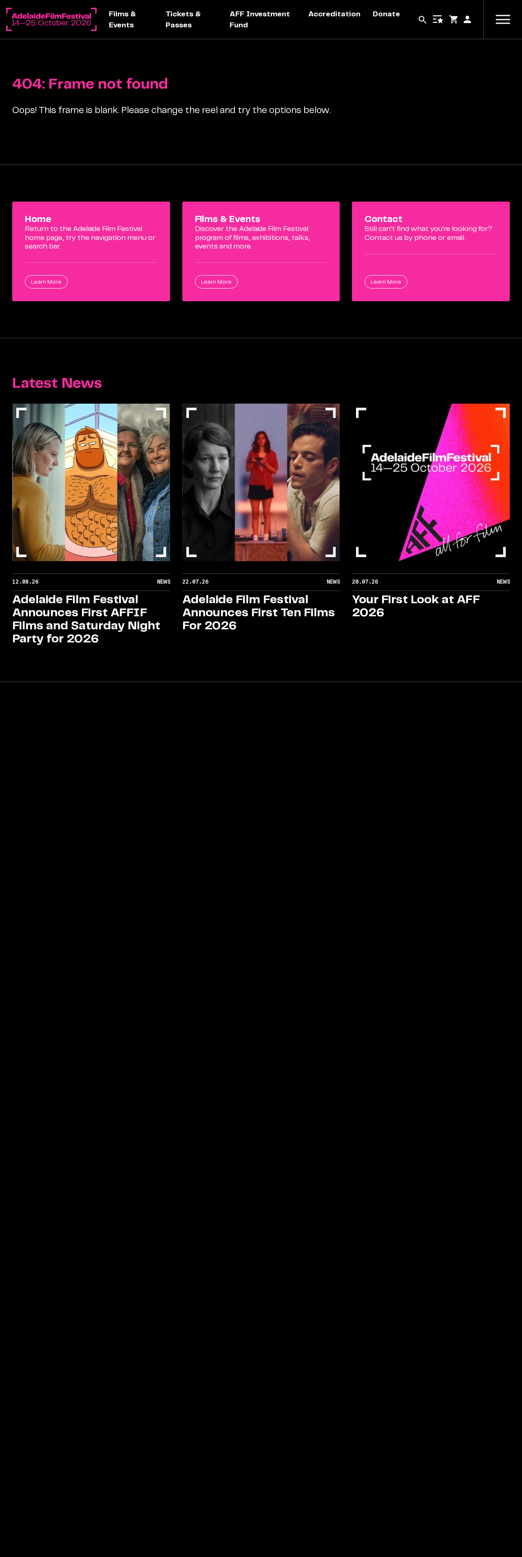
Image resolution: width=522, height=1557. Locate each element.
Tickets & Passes (183, 19)
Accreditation (334, 14)
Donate (386, 14)
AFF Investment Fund (260, 19)
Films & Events (122, 19)
